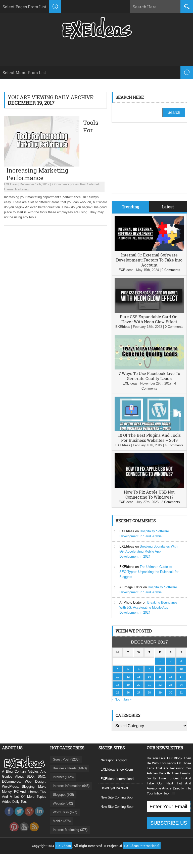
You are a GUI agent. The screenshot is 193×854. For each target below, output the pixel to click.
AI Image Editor (130, 587)
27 (138, 692)
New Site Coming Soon (117, 797)
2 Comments (60, 184)
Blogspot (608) (63, 794)
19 (128, 684)
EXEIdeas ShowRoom (117, 769)
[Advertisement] (149, 161)
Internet (93, 184)
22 (160, 684)
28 (149, 692)
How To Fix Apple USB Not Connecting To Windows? (149, 494)
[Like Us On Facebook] (9, 817)
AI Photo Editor (130, 602)
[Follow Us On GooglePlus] (29, 817)
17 (181, 676)
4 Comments (174, 445)
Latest (168, 206)
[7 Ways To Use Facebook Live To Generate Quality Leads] (149, 368)
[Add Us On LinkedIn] (39, 817)
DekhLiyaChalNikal (114, 788)
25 (117, 692)
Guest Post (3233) (66, 759)
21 (149, 684)
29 (160, 692)
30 (170, 692)
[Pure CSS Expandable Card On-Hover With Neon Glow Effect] (149, 311)
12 (128, 676)
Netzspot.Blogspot (114, 760)
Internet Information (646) (71, 786)
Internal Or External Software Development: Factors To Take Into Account (149, 260)
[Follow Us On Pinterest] (14, 833)
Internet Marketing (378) (70, 830)
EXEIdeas (11, 184)
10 (181, 668)
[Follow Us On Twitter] (19, 817)
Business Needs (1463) (70, 768)
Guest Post (78, 184)
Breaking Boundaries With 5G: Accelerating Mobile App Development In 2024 (148, 551)
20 (138, 684)
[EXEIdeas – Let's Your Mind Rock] (96, 38)
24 (181, 684)
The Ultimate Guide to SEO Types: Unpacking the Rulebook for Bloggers (148, 572)
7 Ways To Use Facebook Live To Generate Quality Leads (149, 376)
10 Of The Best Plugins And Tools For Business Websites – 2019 (149, 438)
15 (160, 676)
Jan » (127, 699)
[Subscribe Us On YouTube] (24, 833)
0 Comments (171, 270)
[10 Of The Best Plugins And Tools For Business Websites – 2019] (149, 430)
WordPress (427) (65, 812)
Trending (130, 206)
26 (128, 692)
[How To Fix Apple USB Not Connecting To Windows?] (149, 487)
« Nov (116, 699)
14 (149, 676)
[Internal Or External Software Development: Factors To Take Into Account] (149, 250)
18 (117, 684)
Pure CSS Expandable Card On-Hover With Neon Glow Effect (149, 319)
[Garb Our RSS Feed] (34, 833)
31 (181, 692)
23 (170, 684)
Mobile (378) (62, 821)
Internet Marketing (16, 189)
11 (117, 676)
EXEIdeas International (117, 779)
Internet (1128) (63, 777)
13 (138, 676)
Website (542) (63, 803)
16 (170, 676)
